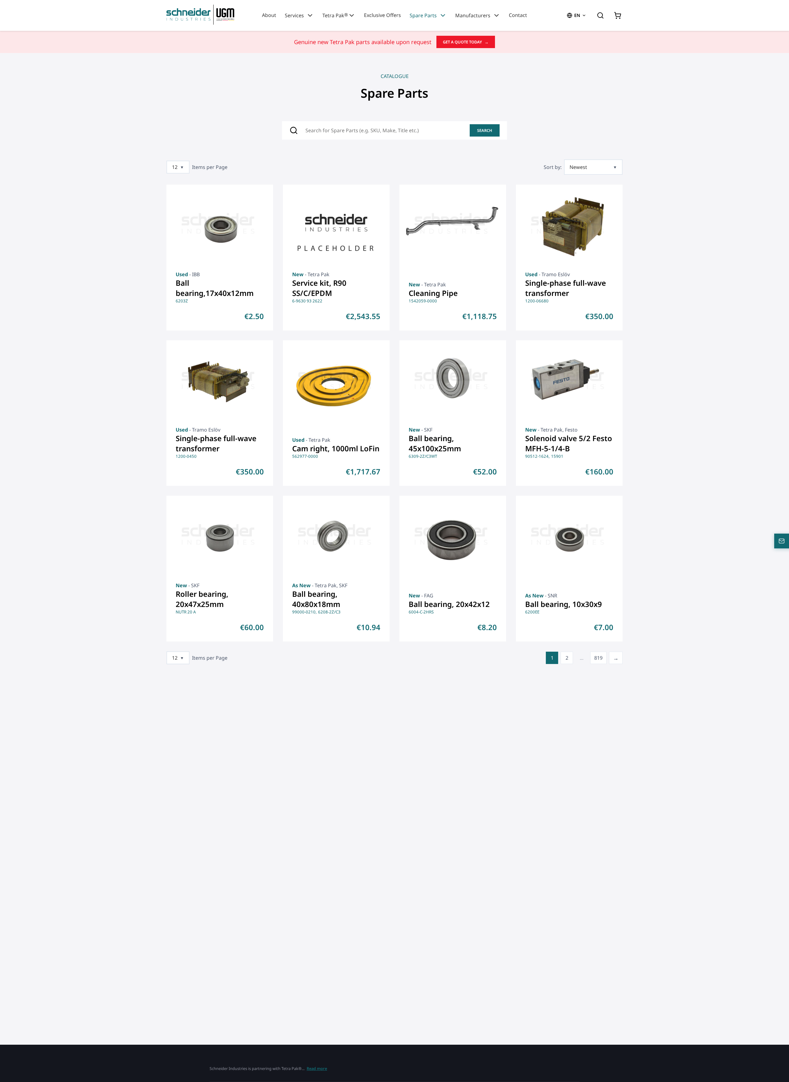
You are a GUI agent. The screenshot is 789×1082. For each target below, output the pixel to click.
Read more (317, 1068)
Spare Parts (423, 15)
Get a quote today (466, 42)
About (269, 15)
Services (294, 15)
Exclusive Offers (382, 15)
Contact (518, 15)
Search (484, 130)
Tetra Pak (335, 15)
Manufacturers (472, 15)
